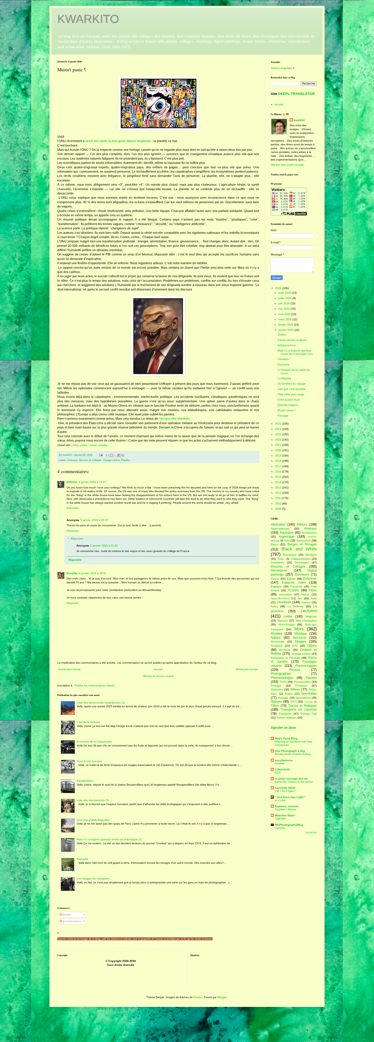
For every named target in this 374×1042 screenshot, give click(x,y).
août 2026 (285, 292)
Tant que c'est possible (292, 388)
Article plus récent (69, 669)
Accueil (158, 669)
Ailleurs (301, 524)
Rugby (289, 693)
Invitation (280, 828)
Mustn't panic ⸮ (287, 410)
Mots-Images (287, 624)
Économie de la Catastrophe (94, 741)
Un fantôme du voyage (292, 383)
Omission (283, 359)
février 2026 (286, 324)
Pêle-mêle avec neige (291, 394)
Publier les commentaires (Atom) (95, 685)
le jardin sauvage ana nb (291, 778)
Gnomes (279, 763)
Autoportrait (303, 540)
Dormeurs (302, 574)
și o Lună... (281, 800)
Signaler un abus (283, 727)
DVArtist (72, 482)
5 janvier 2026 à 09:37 (94, 520)
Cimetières (277, 562)
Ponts (283, 681)
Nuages (300, 641)
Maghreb (311, 616)
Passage (283, 415)
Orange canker (111, 460)
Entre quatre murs (289, 399)
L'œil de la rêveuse (88, 722)
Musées (276, 633)
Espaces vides (294, 582)
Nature (275, 637)
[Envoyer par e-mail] (108, 455)
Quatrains (277, 689)
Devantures (279, 570)
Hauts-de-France (280, 598)
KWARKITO (88, 18)
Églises (291, 578)
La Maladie (284, 378)
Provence (301, 685)
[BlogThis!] (111, 455)
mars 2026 (285, 319)
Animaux (73, 460)
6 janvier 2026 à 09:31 (92, 573)
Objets (312, 645)
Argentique (286, 536)
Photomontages (282, 678)
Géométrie (285, 594)
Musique (301, 633)
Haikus (305, 594)
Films (313, 590)
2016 (278, 471)
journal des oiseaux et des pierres (294, 781)
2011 (278, 498)
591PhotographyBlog (289, 824)
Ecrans (275, 578)
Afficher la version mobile (158, 676)
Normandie (277, 641)
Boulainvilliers (85, 780)
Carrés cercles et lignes (292, 340)
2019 (278, 455)
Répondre (73, 508)
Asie (286, 540)
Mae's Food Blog (286, 738)
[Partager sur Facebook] (119, 455)
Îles (300, 598)
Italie (314, 598)
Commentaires (71, 921)
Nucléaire (276, 645)
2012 (278, 492)
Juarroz (305, 602)
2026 (278, 288)
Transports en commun (299, 709)
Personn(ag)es (306, 666)
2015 (278, 476)
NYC (295, 645)
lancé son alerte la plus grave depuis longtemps (118, 141)
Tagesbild (280, 818)
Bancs (274, 544)
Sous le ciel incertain (89, 761)
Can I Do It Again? (285, 790)
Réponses (77, 538)
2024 (278, 429)
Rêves (295, 689)
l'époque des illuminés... (175, 418)
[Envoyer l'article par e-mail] (100, 455)
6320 (277, 772)
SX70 (293, 701)
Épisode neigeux (288, 404)
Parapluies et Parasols (285, 657)
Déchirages (302, 562)
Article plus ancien (247, 669)
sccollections (284, 760)
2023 (278, 434)
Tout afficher (311, 832)
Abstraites (278, 524)
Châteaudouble (300, 558)
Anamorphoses (280, 528)
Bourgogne (289, 554)
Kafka (274, 606)
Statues (276, 701)
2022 (278, 439)
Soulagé (283, 697)
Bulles (281, 559)
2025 (278, 423)
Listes (288, 616)
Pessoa (294, 670)
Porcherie (283, 364)
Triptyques (285, 713)
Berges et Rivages (302, 544)
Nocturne (299, 637)
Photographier (281, 674)
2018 (278, 460)
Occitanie (284, 649)
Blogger (222, 997)
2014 (278, 482)
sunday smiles (79, 445)
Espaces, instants (287, 806)
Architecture (309, 532)
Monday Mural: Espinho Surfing (292, 754)
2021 (278, 444)
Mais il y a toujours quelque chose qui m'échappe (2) (109, 839)
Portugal (276, 685)
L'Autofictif (282, 769)
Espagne (276, 586)
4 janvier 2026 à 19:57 (92, 482)
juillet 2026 (285, 298)
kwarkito (299, 120)
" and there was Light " (290, 797)
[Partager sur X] (115, 455)
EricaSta (72, 573)
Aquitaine (286, 532)
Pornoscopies (302, 681)
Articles (66, 914)
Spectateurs (303, 697)
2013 (278, 487)
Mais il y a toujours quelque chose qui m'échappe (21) (295, 352)
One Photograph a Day (290, 750)
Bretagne (311, 554)
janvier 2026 (286, 329)
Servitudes (309, 693)
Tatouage (308, 702)
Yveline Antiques (287, 717)
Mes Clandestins (306, 620)
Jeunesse (284, 602)
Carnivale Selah (285, 787)
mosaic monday (99, 445)
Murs (299, 628)
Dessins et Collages (90, 460)
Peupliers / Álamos (285, 809)
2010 (278, 503)
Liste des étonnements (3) (93, 800)
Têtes (275, 705)
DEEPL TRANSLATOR (296, 94)
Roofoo (197, 997)
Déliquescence (287, 345)
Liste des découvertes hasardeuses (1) (101, 702)
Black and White (299, 549)
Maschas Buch (285, 815)
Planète (125, 460)
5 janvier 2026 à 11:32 (104, 545)
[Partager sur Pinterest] (122, 455)
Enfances (310, 578)
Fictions (293, 590)
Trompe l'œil (308, 713)
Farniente (296, 586)
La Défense (295, 606)
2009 (278, 508)
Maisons (282, 620)
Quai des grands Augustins (93, 819)
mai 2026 (284, 308)
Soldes (282, 334)
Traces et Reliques (302, 705)
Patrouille (82, 859)
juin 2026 (284, 303)
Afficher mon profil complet (287, 164)
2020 (278, 450)
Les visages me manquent (93, 878)
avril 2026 (284, 314)
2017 (278, 466)
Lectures (309, 610)
